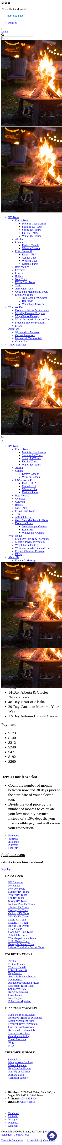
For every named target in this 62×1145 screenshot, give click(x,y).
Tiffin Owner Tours (18, 941)
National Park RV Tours (21, 904)
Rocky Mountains (18, 991)
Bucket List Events (18, 925)
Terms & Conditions (19, 1033)
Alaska (12, 961)
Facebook (13, 835)
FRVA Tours (15, 928)
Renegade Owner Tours (21, 944)
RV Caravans (15, 882)
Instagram (13, 841)
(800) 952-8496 (15, 15)
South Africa (15, 979)
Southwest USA (17, 988)
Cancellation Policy (18, 1036)
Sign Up (6, 869)
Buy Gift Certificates (19, 1068)
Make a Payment (17, 1065)
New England (15, 998)
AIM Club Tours (17, 935)
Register (12, 22)
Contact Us (14, 1059)
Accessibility (34, 1140)
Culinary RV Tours (18, 913)
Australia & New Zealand (22, 976)
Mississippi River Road (21, 985)
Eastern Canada (16, 964)
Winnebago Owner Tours (22, 938)
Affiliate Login (16, 1074)
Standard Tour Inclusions (21, 1014)
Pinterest (13, 844)
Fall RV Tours (16, 897)
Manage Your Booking (20, 1062)
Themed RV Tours (18, 907)
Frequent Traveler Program (23, 1023)
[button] (52, 1136)
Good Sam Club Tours (20, 931)
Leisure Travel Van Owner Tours (26, 947)
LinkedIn (13, 847)
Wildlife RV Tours (18, 916)
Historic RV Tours (18, 922)
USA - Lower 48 (17, 970)
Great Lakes (15, 995)
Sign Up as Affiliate (19, 1071)
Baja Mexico (15, 973)
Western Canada (17, 967)
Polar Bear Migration (19, 1001)
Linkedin (13, 1116)
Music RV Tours (17, 919)
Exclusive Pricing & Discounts (25, 1017)
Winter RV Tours (17, 894)
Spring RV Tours (17, 901)
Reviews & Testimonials (21, 1030)
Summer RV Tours (18, 891)
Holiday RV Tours (18, 910)
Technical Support (18, 1077)
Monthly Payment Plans (21, 1020)
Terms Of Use (21, 1134)
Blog (11, 1042)
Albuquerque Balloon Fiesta (23, 982)
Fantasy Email (27, 1101)
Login (4, 31)
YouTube (13, 838)
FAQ (11, 1045)
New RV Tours (16, 888)
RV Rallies (14, 885)
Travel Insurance (17, 1039)
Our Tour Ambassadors (21, 1027)
